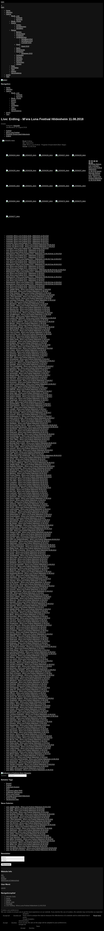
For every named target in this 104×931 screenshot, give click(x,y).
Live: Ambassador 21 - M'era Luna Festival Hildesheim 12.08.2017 (29, 416)
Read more (97, 916)
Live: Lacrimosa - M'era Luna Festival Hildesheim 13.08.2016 (27, 729)
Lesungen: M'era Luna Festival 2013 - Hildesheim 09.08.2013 (27, 241)
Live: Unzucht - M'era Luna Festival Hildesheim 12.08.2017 (26, 414)
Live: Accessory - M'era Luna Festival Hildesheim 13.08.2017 (27, 382)
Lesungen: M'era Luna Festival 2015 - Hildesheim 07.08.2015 (27, 238)
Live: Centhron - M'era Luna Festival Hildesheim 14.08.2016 (26, 750)
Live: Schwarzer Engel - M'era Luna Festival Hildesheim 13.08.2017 (29, 380)
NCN (8, 789)
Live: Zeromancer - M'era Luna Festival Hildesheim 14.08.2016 (27, 761)
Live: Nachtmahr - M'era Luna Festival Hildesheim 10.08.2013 (27, 595)
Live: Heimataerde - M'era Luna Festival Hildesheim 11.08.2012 (28, 688)
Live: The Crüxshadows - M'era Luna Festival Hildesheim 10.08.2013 (30, 604)
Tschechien (20, 62)
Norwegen (19, 52)
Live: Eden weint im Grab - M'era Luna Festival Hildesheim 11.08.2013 (30, 586)
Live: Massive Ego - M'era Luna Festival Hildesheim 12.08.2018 (28, 309)
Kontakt (3, 879)
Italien (18, 48)
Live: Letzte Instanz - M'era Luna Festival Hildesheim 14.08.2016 (28, 748)
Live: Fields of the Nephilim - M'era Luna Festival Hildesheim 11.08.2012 (31, 670)
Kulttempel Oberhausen (14, 792)
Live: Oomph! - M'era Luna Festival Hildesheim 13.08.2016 (26, 718)
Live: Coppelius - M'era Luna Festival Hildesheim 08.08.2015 (27, 482)
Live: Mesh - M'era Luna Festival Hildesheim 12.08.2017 (25, 402)
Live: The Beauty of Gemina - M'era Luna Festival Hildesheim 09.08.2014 (31, 550)
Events (13, 23)
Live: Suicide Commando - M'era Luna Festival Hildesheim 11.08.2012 (30, 664)
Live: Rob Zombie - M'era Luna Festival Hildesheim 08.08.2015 (27, 457)
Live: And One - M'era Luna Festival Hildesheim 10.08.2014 (26, 491)
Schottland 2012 (27, 39)
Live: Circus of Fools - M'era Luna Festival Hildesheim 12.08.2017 (28, 421)
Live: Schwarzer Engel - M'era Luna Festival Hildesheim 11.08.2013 (29, 591)
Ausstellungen (21, 27)
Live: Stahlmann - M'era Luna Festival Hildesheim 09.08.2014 (27, 543)
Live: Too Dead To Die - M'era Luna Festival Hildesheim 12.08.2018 (29, 313)
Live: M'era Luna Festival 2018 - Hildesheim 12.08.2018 (25, 250)
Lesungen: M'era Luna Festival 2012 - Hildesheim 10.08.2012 (27, 243)
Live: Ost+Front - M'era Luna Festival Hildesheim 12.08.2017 (27, 411)
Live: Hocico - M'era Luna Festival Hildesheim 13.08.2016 (26, 734)
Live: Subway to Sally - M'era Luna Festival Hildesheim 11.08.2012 (29, 666)
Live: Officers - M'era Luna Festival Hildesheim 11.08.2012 (26, 693)
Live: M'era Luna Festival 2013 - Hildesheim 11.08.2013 (25, 273)
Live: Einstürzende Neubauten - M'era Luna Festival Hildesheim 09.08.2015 (32, 427)
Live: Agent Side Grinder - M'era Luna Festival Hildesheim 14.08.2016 (30, 745)
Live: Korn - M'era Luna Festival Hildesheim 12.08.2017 (25, 386)
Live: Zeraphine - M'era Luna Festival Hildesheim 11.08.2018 (27, 341)
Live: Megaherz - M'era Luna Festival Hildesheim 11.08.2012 (27, 680)
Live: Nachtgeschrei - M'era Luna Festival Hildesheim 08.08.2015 (28, 488)
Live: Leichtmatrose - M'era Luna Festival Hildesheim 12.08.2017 (28, 420)
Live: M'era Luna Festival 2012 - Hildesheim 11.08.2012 (25, 280)
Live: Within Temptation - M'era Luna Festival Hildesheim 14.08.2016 (29, 770)
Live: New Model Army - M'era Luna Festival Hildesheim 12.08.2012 (29, 634)
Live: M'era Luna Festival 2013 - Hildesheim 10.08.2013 (25, 275)
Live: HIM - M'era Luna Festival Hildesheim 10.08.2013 (25, 593)
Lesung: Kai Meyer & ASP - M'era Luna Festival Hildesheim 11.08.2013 (30, 246)
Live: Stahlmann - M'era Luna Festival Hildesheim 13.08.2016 (27, 711)
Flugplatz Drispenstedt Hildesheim (18, 134)
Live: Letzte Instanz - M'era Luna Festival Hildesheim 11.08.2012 (28, 677)
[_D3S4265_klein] (29, 201)
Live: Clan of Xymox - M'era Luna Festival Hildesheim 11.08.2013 (28, 579)
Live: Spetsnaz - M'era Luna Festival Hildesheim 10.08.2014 (26, 504)
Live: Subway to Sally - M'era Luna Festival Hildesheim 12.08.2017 (29, 391)
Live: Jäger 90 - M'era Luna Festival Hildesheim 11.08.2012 (26, 689)
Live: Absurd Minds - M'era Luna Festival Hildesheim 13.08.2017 (28, 375)
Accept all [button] (6, 916)
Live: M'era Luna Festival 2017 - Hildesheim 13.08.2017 (25, 255)
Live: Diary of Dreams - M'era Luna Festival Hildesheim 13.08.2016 (29, 721)
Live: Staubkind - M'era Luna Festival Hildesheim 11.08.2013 (27, 577)
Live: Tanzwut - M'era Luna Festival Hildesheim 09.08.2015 (26, 441)
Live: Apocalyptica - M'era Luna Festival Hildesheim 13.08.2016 (28, 725)
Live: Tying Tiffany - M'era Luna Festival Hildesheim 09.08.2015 (28, 439)
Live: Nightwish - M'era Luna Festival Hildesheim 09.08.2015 (27, 423)
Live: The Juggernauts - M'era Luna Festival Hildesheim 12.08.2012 (29, 661)
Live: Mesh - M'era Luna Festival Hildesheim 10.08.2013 (25, 614)
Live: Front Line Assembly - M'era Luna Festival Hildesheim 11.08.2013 (30, 564)
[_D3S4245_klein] (62, 170)
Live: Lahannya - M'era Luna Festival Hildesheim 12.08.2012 (27, 655)
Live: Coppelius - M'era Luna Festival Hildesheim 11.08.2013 (27, 588)
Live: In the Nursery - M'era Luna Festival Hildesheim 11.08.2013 (28, 582)
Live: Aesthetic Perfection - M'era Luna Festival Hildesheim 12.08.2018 (30, 295)
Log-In (3, 888)
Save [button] (38, 926)
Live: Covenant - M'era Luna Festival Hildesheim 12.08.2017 (27, 388)
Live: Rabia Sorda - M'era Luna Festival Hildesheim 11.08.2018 (28, 339)
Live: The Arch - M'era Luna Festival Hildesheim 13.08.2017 (26, 379)
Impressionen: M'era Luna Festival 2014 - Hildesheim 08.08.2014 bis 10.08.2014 (34, 271)
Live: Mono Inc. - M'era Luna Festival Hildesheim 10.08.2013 (27, 600)
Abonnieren (6, 864)
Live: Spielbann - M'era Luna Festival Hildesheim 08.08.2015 (27, 484)
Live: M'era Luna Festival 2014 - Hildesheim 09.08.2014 (25, 268)
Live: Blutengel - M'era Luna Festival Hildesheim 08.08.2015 (27, 461)
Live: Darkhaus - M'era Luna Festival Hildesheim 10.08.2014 (27, 513)
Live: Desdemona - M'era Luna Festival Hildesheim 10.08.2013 (27, 623)
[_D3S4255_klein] (62, 186)
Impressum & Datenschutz (10, 880)
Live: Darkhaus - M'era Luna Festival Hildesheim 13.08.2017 (27, 377)
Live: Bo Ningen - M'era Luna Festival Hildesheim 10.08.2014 (27, 523)
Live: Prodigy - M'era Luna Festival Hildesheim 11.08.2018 (26, 316)
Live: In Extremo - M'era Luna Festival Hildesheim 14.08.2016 (27, 766)
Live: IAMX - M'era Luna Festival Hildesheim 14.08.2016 (25, 768)
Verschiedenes (16, 73)
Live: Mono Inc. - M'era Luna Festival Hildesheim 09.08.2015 (27, 430)
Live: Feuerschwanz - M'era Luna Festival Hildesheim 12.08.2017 (28, 405)
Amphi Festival (11, 798)
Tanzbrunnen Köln (12, 799)
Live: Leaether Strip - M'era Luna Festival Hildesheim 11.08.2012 (28, 671)
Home (8, 10)
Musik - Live (15, 16)
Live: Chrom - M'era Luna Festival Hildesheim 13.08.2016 (26, 709)
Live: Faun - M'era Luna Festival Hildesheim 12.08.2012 (25, 648)
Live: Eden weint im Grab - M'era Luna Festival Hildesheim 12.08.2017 (30, 418)
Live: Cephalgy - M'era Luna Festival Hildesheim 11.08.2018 (27, 346)
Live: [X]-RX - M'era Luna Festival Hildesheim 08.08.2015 (25, 459)
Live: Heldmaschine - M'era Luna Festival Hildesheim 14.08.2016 (28, 746)
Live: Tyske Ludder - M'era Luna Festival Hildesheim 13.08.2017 (28, 371)
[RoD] (16, 773)
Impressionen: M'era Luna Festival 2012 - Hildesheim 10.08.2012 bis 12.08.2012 (34, 282)
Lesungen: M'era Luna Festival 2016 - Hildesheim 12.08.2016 (27, 248)
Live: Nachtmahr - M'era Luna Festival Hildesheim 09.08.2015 (27, 429)
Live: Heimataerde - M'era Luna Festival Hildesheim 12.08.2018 (28, 311)
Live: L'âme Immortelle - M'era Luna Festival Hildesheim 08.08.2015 (29, 468)
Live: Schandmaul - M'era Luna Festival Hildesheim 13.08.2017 (28, 359)
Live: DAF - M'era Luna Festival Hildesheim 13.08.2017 (25, 357)
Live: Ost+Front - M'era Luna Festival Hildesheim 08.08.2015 (27, 479)
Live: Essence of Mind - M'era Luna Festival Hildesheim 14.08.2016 (29, 738)
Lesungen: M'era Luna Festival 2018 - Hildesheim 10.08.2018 (27, 236)
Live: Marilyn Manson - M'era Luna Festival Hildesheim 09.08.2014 (29, 529)
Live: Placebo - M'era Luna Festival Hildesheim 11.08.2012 (26, 663)
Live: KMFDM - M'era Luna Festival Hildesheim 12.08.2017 (26, 389)
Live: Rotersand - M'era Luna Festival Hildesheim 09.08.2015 (27, 432)
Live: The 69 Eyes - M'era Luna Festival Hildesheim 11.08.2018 (27, 330)
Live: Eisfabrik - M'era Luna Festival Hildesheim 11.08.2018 (26, 343)
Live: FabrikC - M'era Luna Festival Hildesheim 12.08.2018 (26, 305)
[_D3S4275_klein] (79, 201)
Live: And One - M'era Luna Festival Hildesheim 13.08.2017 (26, 352)
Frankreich (20, 35)
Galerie (8, 14)
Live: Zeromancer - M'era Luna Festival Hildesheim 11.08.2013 (27, 568)
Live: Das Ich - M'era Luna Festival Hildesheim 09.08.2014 (26, 538)
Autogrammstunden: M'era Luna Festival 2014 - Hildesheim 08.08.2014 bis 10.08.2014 (36, 270)
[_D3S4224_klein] (13, 155)
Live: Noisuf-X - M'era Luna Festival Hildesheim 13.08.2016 (26, 713)
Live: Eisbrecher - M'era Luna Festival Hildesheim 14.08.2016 (27, 763)
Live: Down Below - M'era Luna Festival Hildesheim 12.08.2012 (28, 650)
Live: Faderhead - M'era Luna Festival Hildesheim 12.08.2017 (27, 400)
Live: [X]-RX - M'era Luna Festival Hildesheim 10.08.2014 (25, 507)
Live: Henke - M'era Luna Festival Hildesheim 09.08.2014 (26, 554)
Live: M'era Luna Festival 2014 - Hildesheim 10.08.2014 (25, 266)
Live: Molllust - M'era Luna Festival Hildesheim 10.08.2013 (26, 629)
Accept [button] (5, 923)
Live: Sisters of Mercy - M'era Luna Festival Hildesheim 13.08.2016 (29, 736)
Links (3, 877)
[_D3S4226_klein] (46, 155)
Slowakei (19, 59)
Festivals (19, 18)
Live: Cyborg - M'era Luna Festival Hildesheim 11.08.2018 (26, 350)
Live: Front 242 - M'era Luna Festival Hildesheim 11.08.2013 (26, 566)
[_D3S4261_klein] (79, 186)
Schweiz (19, 57)
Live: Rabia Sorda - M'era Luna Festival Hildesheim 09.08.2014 (28, 548)
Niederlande (20, 50)
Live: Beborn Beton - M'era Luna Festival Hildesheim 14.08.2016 (28, 754)
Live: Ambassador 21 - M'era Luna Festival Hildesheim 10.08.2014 (29, 514)
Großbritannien (21, 37)
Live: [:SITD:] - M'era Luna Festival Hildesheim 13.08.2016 (26, 727)
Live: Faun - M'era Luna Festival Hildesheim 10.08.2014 (25, 502)
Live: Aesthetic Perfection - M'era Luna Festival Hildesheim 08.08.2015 (30, 466)
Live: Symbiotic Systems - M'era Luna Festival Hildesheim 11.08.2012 (30, 698)
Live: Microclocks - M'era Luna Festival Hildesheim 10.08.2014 (27, 521)
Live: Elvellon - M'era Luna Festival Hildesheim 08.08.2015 (26, 489)
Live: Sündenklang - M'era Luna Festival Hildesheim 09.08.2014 (28, 555)
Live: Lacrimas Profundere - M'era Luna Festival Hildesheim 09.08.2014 (30, 546)
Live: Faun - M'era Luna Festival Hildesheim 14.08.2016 (25, 755)
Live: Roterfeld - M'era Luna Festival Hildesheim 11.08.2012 (26, 684)
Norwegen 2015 (26, 53)
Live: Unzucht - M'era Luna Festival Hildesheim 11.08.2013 (26, 589)
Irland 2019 (25, 46)
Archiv (8, 75)
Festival (8, 131)
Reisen (13, 30)
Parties (18, 25)
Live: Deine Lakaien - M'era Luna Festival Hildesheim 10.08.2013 (28, 596)
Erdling (8, 136)
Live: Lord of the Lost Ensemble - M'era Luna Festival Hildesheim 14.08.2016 (32, 759)
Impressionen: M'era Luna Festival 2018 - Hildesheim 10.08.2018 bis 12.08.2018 (34, 254)
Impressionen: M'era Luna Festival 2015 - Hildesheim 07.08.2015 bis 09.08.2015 (34, 264)
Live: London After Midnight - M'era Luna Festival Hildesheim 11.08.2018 (31, 318)
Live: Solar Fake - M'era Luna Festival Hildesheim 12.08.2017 (27, 393)
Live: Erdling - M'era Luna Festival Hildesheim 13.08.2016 (26, 704)
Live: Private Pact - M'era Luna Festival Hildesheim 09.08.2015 (27, 452)
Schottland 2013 (27, 41)
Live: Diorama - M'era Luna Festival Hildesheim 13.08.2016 (26, 723)
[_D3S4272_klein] (62, 201)
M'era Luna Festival (13, 132)
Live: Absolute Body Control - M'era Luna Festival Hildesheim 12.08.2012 (31, 654)
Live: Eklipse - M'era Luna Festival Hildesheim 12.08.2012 (26, 657)
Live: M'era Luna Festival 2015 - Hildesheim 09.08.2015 (25, 261)
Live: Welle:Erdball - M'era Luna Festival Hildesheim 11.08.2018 (28, 329)
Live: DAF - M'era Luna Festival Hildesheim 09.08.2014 (25, 530)
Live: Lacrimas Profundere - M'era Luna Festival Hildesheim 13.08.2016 (30, 714)
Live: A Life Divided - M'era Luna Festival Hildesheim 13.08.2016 (28, 705)
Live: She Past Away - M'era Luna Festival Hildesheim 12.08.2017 (28, 413)
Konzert (8, 783)
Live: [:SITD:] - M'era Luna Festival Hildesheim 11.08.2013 (26, 575)
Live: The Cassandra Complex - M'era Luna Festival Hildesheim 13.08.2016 (32, 716)
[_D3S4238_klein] (29, 170)
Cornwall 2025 (26, 43)
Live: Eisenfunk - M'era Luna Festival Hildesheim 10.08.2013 (27, 616)
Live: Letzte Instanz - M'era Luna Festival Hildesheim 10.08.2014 (28, 509)
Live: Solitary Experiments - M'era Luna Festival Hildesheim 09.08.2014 (30, 545)
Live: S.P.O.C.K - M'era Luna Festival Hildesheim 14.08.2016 (27, 757)
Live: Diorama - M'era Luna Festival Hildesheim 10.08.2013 (26, 605)
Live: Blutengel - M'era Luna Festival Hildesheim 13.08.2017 (27, 355)
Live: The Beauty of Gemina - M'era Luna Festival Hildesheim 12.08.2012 (31, 646)
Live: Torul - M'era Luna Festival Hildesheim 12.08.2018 (25, 302)
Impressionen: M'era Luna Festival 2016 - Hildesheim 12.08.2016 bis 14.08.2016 (34, 284)
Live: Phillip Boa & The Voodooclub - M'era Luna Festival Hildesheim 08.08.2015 (34, 455)
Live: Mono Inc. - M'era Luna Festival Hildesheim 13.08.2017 (27, 363)
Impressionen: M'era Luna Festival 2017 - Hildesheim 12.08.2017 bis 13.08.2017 (34, 259)
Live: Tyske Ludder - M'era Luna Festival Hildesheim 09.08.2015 (28, 446)
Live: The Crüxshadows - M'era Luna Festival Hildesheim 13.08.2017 (30, 366)
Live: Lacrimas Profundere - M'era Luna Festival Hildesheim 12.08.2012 (30, 652)
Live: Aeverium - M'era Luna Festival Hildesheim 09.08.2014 (26, 561)
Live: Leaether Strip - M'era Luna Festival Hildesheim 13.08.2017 (28, 368)
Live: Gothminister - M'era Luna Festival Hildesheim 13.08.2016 (28, 707)
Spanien (19, 60)
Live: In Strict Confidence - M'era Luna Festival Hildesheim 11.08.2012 (30, 675)
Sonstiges (19, 28)
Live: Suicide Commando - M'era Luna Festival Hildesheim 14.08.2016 (30, 764)
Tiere (13, 69)
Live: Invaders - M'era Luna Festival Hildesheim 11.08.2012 (26, 695)
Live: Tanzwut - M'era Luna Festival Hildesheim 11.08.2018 (26, 338)
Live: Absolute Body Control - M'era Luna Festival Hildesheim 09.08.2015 (31, 443)
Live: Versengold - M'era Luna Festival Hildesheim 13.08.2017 (27, 373)
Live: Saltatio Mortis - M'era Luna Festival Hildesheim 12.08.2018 (28, 289)
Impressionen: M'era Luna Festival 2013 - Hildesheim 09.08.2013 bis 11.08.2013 (34, 277)
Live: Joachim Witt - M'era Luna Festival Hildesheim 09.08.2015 (28, 438)
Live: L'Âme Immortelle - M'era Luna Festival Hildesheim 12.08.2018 (29, 296)
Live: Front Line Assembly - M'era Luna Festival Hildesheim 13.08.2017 (30, 361)
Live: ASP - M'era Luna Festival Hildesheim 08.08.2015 (25, 454)
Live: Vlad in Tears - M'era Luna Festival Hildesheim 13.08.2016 (28, 702)
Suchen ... (4, 776)
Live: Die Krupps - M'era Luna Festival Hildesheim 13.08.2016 (27, 730)
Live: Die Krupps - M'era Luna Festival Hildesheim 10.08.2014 (27, 505)
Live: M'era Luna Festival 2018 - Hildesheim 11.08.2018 (25, 252)
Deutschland (20, 34)
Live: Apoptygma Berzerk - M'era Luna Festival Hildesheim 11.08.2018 (30, 327)
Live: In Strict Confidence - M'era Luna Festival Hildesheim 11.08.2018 (30, 321)
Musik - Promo (16, 21)
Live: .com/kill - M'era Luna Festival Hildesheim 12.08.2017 (26, 409)
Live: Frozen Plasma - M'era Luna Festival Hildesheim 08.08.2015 (28, 475)
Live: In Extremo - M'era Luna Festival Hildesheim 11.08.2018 (27, 320)
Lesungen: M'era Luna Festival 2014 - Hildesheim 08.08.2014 (27, 239)
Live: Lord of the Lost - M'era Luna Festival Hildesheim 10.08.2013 (29, 625)
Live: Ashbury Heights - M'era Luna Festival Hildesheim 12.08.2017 (29, 396)
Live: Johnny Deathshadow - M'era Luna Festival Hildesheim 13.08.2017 (31, 384)
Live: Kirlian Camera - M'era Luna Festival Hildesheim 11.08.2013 (28, 571)
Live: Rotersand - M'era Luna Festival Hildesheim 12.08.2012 (27, 639)
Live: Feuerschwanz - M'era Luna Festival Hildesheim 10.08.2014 (28, 516)
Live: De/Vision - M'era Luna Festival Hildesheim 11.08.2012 (27, 668)
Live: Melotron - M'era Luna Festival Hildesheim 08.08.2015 (26, 473)
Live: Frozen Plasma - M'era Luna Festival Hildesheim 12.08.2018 (28, 298)
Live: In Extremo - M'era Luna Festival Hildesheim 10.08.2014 (27, 495)
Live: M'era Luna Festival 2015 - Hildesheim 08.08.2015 (25, 263)
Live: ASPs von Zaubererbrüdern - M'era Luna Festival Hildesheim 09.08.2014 (33, 539)
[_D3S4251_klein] (29, 186)
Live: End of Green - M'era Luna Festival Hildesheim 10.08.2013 (28, 618)
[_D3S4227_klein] (62, 155)
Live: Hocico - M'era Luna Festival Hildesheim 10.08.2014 (26, 500)
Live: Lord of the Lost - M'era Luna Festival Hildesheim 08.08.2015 (29, 477)
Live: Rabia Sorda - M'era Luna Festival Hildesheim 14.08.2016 (28, 743)
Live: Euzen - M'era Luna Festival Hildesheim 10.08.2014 (25, 518)
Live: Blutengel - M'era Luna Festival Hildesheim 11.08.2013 (26, 570)
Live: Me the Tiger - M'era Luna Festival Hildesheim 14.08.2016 (28, 739)
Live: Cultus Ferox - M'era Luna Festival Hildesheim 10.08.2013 (28, 613)
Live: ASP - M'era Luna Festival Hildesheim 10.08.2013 (25, 607)
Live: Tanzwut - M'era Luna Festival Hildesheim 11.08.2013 (26, 580)
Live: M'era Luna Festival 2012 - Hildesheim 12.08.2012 (25, 279)
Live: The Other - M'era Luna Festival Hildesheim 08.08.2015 (27, 480)
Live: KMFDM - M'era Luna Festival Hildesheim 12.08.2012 (26, 636)
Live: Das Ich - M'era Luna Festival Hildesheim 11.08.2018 (26, 336)
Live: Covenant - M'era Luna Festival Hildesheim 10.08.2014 (27, 493)
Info (2, 875)
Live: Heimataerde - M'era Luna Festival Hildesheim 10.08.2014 (28, 520)
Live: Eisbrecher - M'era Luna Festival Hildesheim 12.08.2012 (27, 638)
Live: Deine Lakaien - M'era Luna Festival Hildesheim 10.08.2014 (28, 498)
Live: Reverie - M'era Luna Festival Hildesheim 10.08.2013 (26, 627)
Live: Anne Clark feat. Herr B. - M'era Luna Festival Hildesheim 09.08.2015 (31, 425)
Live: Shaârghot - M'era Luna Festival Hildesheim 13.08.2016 (27, 700)
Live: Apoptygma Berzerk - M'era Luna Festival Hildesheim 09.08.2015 (30, 434)
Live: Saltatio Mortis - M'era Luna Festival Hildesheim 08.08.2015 (28, 464)
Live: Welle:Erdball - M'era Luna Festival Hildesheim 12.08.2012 (28, 645)
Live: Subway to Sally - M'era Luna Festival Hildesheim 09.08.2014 (29, 532)
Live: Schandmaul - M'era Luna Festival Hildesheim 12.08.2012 (28, 641)
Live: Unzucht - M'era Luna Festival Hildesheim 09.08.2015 (26, 448)
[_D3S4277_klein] (13, 216)
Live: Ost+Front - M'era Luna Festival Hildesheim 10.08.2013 (27, 621)
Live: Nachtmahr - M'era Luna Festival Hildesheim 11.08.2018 (27, 325)
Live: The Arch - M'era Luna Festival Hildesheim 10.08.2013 (26, 620)
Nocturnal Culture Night (14, 790)
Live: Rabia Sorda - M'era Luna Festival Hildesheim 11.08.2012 (28, 679)
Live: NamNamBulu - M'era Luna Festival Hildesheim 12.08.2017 (28, 404)
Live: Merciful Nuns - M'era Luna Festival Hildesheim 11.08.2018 (28, 345)
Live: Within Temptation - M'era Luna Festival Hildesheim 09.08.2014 (29, 525)
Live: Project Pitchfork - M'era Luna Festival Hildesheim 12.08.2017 (29, 395)
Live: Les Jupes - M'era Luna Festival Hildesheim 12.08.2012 (27, 659)
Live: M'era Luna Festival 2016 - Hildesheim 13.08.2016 (25, 286)
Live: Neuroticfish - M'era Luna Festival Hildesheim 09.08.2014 (27, 541)
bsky (2, 2)
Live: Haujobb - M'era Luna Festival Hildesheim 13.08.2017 (26, 364)
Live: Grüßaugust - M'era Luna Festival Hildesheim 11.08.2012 (27, 691)
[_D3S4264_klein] (13, 201)
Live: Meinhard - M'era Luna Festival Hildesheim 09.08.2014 (27, 559)
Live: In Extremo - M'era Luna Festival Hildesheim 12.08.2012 (27, 630)
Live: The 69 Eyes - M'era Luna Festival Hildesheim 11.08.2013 (27, 584)
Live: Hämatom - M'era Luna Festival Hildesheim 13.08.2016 (27, 720)
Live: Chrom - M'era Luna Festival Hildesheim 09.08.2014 (26, 552)
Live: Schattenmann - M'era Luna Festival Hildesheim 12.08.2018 (28, 314)
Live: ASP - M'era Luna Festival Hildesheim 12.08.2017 (25, 407)
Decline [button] (14, 923)
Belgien (19, 32)
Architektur (15, 68)
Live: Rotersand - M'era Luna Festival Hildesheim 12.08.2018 (27, 291)
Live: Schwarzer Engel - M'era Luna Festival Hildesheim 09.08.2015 (29, 450)
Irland (18, 44)
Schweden (20, 55)
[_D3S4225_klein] (29, 155)
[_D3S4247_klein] (79, 170)
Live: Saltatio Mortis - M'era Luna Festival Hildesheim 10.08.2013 (28, 609)
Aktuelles (9, 12)
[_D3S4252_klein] (46, 186)
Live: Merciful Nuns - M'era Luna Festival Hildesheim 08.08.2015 (28, 470)
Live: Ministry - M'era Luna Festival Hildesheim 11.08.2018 (26, 323)
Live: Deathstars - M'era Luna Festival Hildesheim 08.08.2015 (27, 471)
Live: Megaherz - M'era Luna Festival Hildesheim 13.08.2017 (27, 370)
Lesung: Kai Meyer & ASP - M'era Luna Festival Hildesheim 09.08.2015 (30, 245)
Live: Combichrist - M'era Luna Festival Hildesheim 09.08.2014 (27, 527)
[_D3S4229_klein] (79, 155)
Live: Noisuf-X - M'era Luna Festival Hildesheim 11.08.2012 (26, 686)
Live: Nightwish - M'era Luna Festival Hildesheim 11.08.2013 (27, 563)
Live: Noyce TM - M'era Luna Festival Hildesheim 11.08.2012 (27, 696)
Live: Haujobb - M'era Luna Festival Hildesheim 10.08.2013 (26, 602)
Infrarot (13, 71)
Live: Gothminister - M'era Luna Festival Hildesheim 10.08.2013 (28, 598)
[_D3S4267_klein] (46, 201)
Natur (13, 66)
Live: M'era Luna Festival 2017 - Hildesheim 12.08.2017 (25, 257)
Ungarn (18, 64)
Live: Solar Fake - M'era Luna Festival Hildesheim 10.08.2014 (27, 511)
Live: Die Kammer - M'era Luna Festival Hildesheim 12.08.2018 (28, 307)
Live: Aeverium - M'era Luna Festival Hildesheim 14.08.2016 (26, 741)
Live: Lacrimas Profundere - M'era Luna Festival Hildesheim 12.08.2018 (30, 300)
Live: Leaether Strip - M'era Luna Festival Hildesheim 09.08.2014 (28, 534)
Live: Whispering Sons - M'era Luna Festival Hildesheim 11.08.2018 (29, 348)
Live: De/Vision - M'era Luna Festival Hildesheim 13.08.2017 (27, 354)
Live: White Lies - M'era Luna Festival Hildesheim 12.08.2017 (27, 398)
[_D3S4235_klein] (13, 170)
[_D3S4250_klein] (13, 186)
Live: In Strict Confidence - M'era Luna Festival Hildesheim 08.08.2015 (30, 463)
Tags (7, 77)
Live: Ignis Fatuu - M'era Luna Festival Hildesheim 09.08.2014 (27, 557)
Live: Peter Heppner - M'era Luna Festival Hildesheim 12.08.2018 (28, 293)
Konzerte (19, 19)
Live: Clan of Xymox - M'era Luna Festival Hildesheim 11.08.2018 (28, 332)
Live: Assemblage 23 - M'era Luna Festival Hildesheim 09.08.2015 (29, 436)
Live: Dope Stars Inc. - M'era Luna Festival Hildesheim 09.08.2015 (28, 445)
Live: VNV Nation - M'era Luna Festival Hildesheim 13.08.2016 (27, 732)
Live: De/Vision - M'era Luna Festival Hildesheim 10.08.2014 (27, 496)
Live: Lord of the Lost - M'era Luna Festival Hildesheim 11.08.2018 (28, 334)
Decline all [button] (17, 916)
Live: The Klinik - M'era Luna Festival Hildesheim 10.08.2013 (27, 611)
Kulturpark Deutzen (12, 787)
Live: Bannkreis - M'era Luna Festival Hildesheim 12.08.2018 (27, 304)
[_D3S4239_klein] (46, 170)
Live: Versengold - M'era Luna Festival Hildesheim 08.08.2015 (27, 486)
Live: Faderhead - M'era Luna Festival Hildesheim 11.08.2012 (27, 682)
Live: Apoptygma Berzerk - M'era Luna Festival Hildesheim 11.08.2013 (30, 573)
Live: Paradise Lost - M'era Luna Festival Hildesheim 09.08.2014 (28, 536)
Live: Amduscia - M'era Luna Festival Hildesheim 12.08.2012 (27, 643)
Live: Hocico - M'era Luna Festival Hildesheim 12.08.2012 (26, 632)
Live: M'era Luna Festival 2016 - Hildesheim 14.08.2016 (25, 288)
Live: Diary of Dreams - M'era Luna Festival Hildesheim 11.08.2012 (29, 673)
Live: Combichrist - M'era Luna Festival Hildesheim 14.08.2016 (27, 752)
